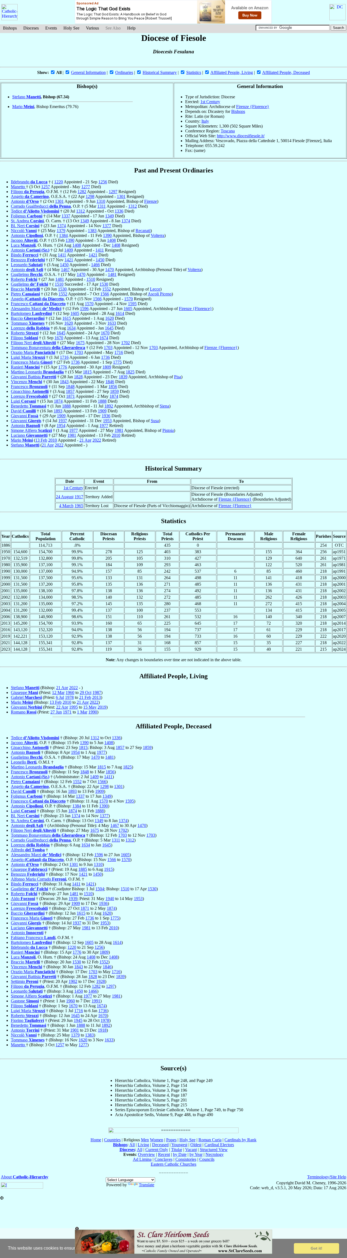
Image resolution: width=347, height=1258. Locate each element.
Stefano (26, 96)
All (132, 1144)
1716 (118, 352)
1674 (103, 337)
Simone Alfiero (31, 430)
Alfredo (28, 850)
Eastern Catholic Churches (173, 1164)
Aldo (23, 898)
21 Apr (85, 440)
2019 (102, 707)
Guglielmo (26, 274)
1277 (85, 186)
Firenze (150, 201)
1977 (103, 425)
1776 (62, 367)
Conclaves (163, 1159)
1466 (95, 264)
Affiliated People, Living (231, 72)
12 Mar (58, 692)
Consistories (185, 1159)
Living (143, 1144)
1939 (73, 898)
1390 (107, 235)
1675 (80, 342)
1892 (108, 406)
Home (96, 1140)
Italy (205, 121)
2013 (96, 697)
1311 (101, 206)
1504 (99, 889)
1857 (70, 391)
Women (156, 1140)
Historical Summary (160, 72)
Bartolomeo (31, 313)
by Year (196, 1154)
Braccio (25, 289)
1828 (78, 376)
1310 (101, 201)
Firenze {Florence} (252, 106)
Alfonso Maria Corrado (38, 879)
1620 (109, 318)
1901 (74, 1030)
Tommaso (27, 323)
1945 (78, 1020)
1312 (132, 206)
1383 (92, 230)
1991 (96, 1001)
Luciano (29, 435)
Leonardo (27, 264)
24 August (64, 496)
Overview (146, 1154)
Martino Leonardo (37, 372)
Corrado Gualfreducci (41, 206)
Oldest (195, 1144)
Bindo (24, 255)
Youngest (179, 1144)
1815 (87, 372)
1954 (61, 425)
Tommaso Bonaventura (48, 347)
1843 (64, 381)
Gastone (25, 1001)
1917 (79, 496)
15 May (90, 707)
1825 (130, 372)
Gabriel (26, 697)
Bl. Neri (25, 225)
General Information (88, 72)
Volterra (157, 235)
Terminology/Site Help (326, 1177)
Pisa (177, 376)
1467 (65, 269)
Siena (164, 406)
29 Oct (85, 692)
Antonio (25, 201)
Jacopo (24, 240)
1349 (109, 216)
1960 (70, 692)
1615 (66, 318)
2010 (116, 435)
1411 (99, 250)
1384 (63, 235)
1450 (100, 260)
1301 (121, 196)
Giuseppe (24, 692)
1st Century (210, 101)
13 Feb (41, 440)
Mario (23, 106)
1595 (132, 303)
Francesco (38, 303)
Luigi (23, 401)
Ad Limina (142, 1159)
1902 (73, 981)
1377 (106, 225)
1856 (112, 386)
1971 (67, 712)
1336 (119, 211)
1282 (82, 191)
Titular (176, 1149)
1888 (102, 401)
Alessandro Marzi (36, 308)
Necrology (214, 1154)
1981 (119, 430)
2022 (96, 440)
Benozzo (28, 260)
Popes (171, 1140)
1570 (128, 298)
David (23, 411)
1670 (105, 333)
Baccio (27, 318)
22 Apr (62, 707)
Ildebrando (29, 182)
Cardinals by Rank (240, 1140)
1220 (58, 182)
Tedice (35, 211)
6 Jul (60, 697)
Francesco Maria (31, 362)
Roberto (24, 279)
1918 (102, 1030)
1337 (66, 216)
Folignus (26, 216)
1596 (84, 308)
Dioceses (31, 28)
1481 (112, 274)
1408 (111, 240)
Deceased (160, 1144)
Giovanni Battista (33, 376)
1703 (108, 347)
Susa (155, 420)
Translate (146, 1184)
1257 (45, 186)
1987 (96, 692)
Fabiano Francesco (33, 937)
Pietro (25, 294)
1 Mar (82, 712)
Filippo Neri (33, 342)
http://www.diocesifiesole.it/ (241, 135)
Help (131, 28)
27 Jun (56, 712)
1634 (71, 328)
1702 (125, 342)
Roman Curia (209, 1140)
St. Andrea (27, 221)
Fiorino (27, 1020)
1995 (73, 707)
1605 (128, 308)
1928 (100, 981)
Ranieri (25, 367)
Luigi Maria (28, 357)
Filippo (27, 191)
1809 (106, 367)
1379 (61, 230)
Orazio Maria (33, 352)
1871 (70, 396)
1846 (109, 381)
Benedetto (28, 406)
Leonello (23, 762)
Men (145, 1140)
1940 (109, 898)
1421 (93, 255)
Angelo (30, 196)
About (24, 1177)
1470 (109, 269)
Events (51, 28)
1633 (111, 323)
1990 (92, 712)
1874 (114, 396)
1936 (106, 415)
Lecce (155, 289)
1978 (69, 697)
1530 (103, 284)
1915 (108, 869)
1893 (58, 411)
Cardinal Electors (219, 1144)
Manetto (18, 186)
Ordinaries (124, 72)
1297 (113, 191)
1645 (109, 328)
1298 (90, 196)
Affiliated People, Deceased (286, 72)
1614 (119, 313)
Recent (164, 1154)
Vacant (191, 1149)
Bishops (10, 28)
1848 (70, 386)
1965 (79, 505)
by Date (180, 1154)
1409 (68, 250)
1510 (90, 279)
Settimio (24, 981)
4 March (66, 505)
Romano (23, 712)
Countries (112, 1140)
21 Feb (85, 697)
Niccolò (24, 230)
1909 (102, 411)
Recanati (143, 230)
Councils (206, 1159)
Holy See (71, 28)
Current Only (156, 1149)
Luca (23, 245)
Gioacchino (30, 391)
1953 (107, 420)
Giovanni (24, 415)
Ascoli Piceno (160, 294)
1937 (62, 420)
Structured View (214, 1149)
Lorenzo (30, 328)
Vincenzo (26, 381)
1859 (114, 391)
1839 (123, 376)
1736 (105, 357)
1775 (117, 362)
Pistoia (168, 430)
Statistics (193, 72)
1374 (125, 221)
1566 (104, 294)
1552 (106, 289)
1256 (102, 182)
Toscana (228, 131)
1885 (82, 869)
